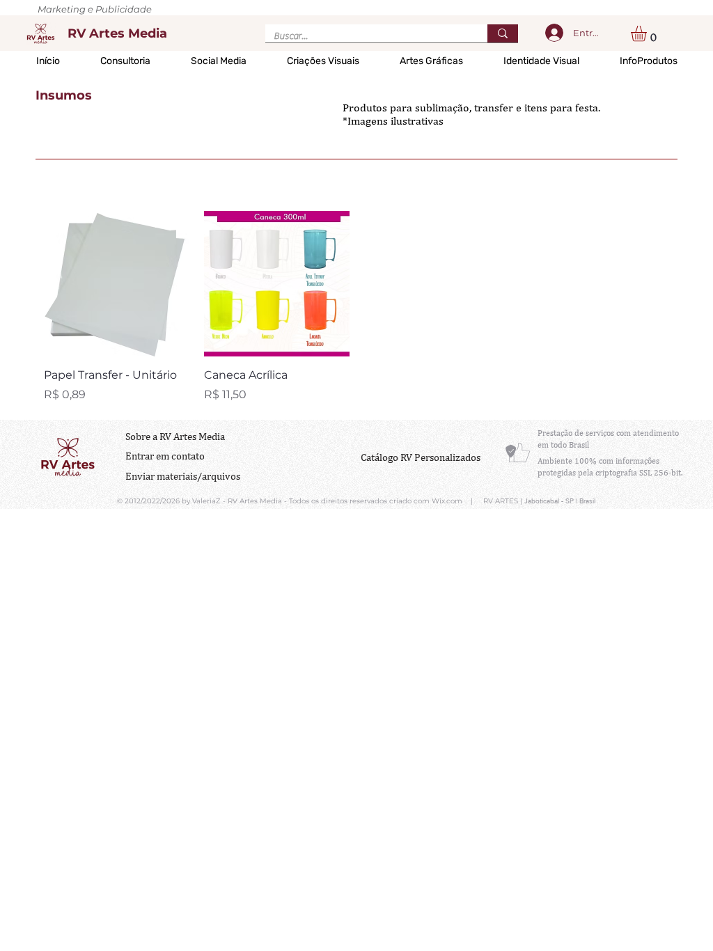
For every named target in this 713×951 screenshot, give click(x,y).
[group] (356, 307)
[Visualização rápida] (117, 284)
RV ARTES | (503, 500)
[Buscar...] (502, 33)
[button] (648, 34)
